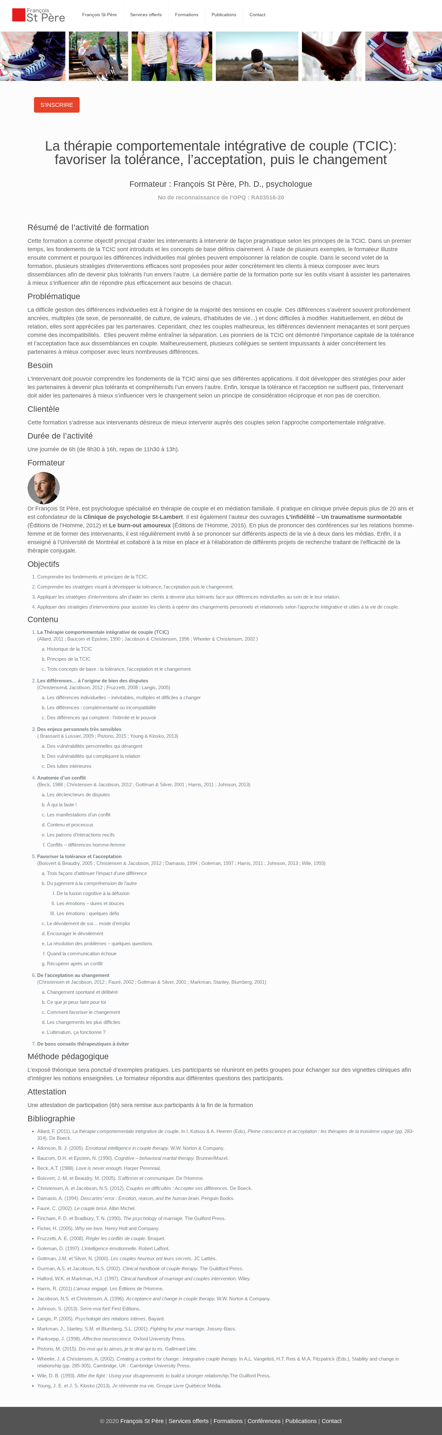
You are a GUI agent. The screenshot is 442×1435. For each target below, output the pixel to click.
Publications (301, 1421)
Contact (332, 1421)
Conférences (264, 1421)
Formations (228, 1421)
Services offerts (189, 1421)
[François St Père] (38, 14)
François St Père (142, 1421)
